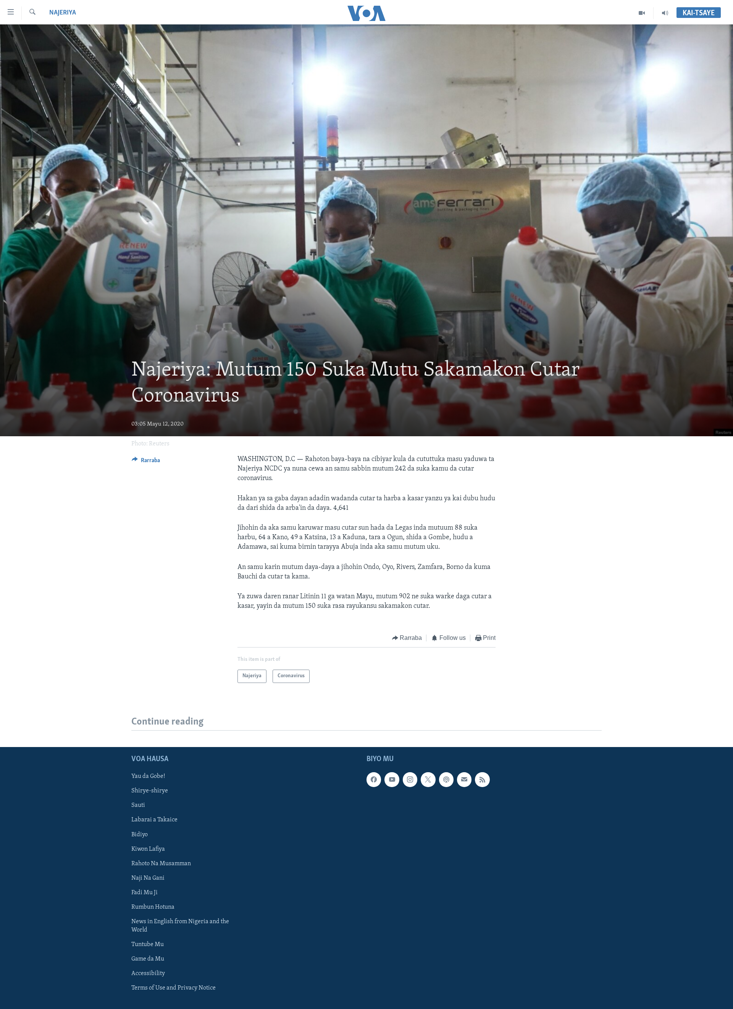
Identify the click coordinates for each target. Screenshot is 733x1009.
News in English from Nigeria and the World (180, 926)
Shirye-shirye (149, 791)
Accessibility (148, 973)
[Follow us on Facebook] (373, 779)
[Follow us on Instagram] (410, 779)
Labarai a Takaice (154, 820)
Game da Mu (147, 959)
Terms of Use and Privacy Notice (173, 988)
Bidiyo (139, 834)
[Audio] (665, 13)
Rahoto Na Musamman (161, 863)
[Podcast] (446, 779)
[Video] (642, 13)
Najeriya (62, 13)
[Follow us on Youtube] (391, 779)
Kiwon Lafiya (148, 849)
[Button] (146, 462)
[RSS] (482, 779)
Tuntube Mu (147, 945)
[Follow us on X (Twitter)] (428, 779)
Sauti (138, 805)
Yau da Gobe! (148, 776)
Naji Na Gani (148, 878)
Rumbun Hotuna (152, 907)
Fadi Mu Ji (144, 892)
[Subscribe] (464, 779)
